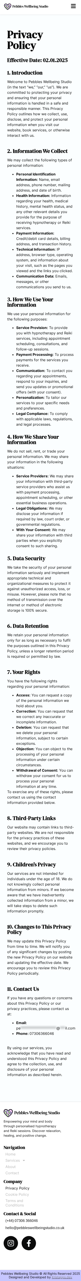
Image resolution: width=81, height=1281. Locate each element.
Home (10, 1154)
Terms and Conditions (14, 1202)
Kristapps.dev (62, 1277)
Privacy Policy (17, 1188)
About (10, 1166)
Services (12, 1160)
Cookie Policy (17, 1194)
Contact (12, 1173)
